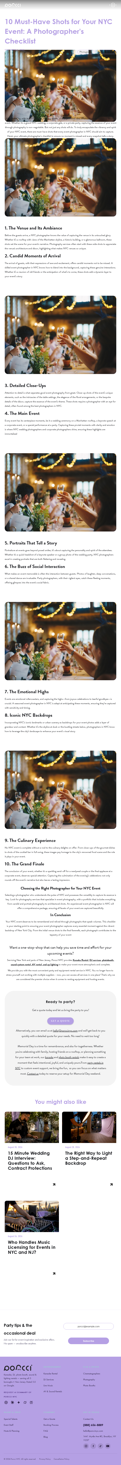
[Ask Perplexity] (31, 1402)
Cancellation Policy (61, 1459)
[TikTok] (100, 1446)
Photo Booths (89, 1385)
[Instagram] (86, 1446)
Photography (89, 1379)
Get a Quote (49, 1419)
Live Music (48, 1385)
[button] (112, 5)
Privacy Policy (45, 1459)
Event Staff (8, 1424)
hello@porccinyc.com (93, 1430)
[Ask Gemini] (18, 1402)
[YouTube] (108, 1446)
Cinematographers (91, 1373)
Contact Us (88, 1419)
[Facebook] (93, 1446)
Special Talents (10, 1419)
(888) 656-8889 (93, 1425)
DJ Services (48, 1379)
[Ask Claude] (12, 1402)
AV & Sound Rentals (52, 1391)
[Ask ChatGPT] (6, 1402)
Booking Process (50, 1424)
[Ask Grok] (25, 1402)
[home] (12, 5)
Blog (45, 1436)
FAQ (45, 1430)
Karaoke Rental (50, 1373)
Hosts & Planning (11, 1430)
